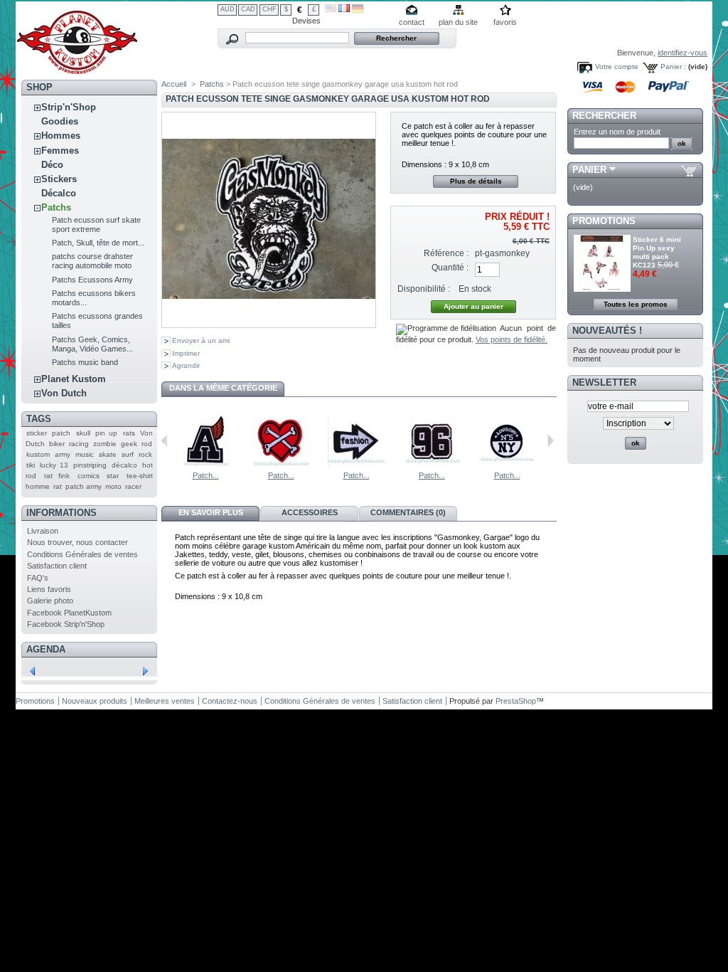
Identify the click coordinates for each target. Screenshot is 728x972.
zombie (105, 444)
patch (61, 433)
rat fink (57, 476)
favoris (505, 22)
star (113, 476)
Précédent (164, 440)
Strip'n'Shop (68, 107)
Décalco (58, 193)
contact (411, 22)
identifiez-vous (682, 52)
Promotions (604, 221)
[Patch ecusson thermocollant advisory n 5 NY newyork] (506, 467)
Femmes (60, 150)
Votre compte (616, 66)
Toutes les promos (636, 304)
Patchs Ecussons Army (92, 279)
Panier (589, 169)
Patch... (206, 475)
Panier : (673, 66)
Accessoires (310, 512)
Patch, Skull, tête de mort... (98, 242)
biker (57, 444)
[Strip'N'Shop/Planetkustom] (77, 70)
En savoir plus (210, 512)
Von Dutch (64, 393)
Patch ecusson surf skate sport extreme (96, 224)
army (62, 454)
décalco (124, 465)
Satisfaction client (57, 565)
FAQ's (37, 578)
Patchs (56, 207)
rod (146, 444)
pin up (106, 433)
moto (113, 486)
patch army (83, 486)
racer (133, 486)
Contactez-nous (229, 701)
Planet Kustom (73, 379)
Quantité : (450, 268)
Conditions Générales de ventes (82, 554)
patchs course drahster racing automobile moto (92, 261)
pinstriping (90, 465)
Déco (52, 164)
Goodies (59, 121)
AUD (227, 9)
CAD (248, 9)
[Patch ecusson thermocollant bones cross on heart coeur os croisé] (280, 467)
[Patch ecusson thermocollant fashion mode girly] (356, 467)
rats (129, 433)
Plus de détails (476, 181)
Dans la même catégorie (223, 388)
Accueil (173, 84)
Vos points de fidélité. (511, 339)
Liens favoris (49, 589)
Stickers (59, 179)
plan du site (458, 22)
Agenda (45, 649)
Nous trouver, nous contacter (77, 542)
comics (88, 476)
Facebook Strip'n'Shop (66, 624)
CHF (269, 9)
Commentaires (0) (408, 512)
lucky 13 (54, 465)
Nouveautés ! (607, 330)
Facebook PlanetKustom (69, 612)
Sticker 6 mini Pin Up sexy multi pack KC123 (657, 252)
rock (145, 454)
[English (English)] (330, 9)
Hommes (60, 135)
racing (79, 444)
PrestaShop (516, 701)
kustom (38, 454)
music (84, 454)
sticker (36, 433)
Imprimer (186, 353)
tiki (30, 465)
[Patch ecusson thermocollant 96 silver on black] (431, 467)
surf (128, 454)
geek (129, 444)
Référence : (446, 253)
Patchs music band (85, 362)
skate (108, 454)
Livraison (42, 531)
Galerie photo (50, 600)
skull (83, 433)
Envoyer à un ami (201, 340)
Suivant (550, 440)
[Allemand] (358, 10)
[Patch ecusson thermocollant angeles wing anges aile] (205, 467)
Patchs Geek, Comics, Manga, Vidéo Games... (92, 344)
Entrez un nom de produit (617, 131)
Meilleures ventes (164, 701)
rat (57, 486)
